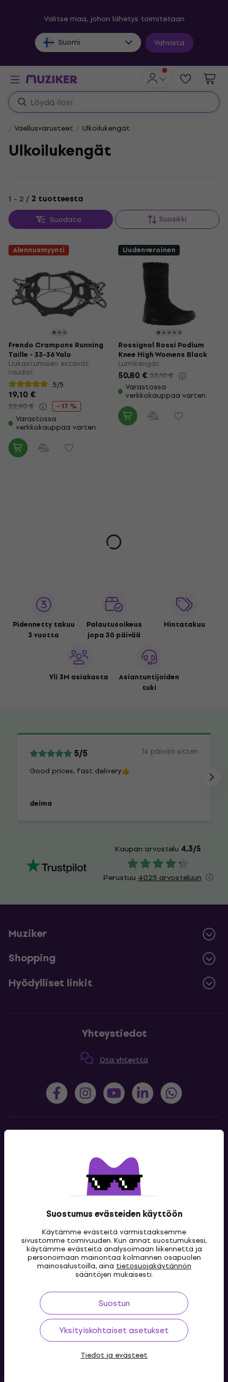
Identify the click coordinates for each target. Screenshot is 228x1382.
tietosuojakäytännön (153, 1266)
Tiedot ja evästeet (114, 1355)
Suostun (114, 1303)
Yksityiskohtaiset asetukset (114, 1330)
